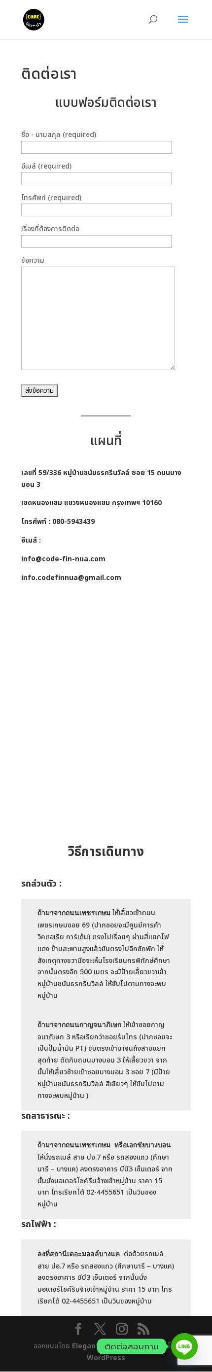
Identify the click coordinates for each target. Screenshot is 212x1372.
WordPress (106, 1358)
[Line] (184, 1346)
